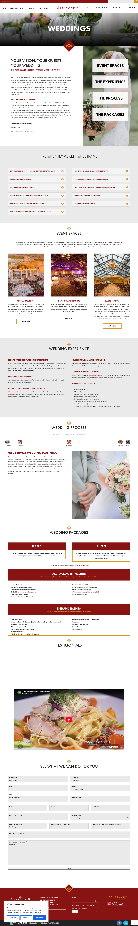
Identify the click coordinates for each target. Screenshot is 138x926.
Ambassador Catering (95, 375)
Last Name (75, 777)
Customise (13, 917)
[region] (26, 911)
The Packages (110, 114)
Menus (31, 8)
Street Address (14, 797)
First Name (13, 777)
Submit (69, 868)
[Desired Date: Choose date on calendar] (127, 818)
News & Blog (118, 8)
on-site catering (12, 394)
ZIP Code (96, 806)
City (10, 806)
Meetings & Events (17, 8)
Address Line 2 (77, 797)
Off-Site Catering (101, 8)
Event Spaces (43, 8)
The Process (110, 98)
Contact (132, 8)
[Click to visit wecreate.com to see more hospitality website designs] (18, 923)
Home (4, 8)
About (86, 8)
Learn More (26, 321)
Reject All (26, 917)
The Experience (110, 81)
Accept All (39, 917)
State (53, 806)
